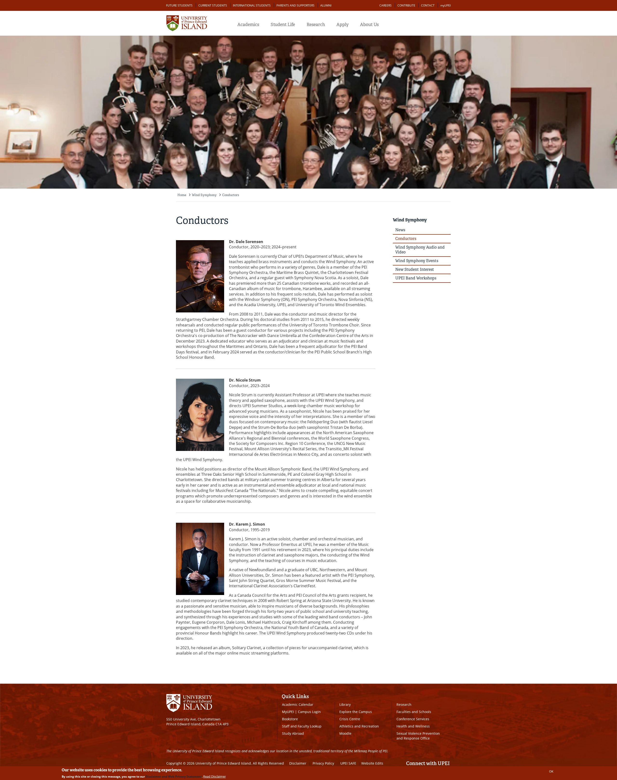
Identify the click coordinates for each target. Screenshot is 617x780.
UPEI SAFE (348, 763)
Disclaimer (297, 763)
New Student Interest (414, 269)
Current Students (212, 5)
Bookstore (290, 719)
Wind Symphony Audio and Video (420, 250)
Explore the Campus (355, 711)
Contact (428, 5)
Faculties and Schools (413, 711)
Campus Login (309, 711)
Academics (248, 24)
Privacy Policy (323, 763)
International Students (252, 5)
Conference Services (412, 719)
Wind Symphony (204, 195)
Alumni (325, 5)
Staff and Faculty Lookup (302, 726)
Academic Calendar (297, 704)
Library (345, 704)
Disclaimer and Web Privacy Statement (174, 776)
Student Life (283, 24)
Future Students (179, 5)
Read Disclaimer (214, 776)
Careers (385, 5)
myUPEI (445, 5)
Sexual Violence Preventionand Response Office (418, 735)
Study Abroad (293, 733)
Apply (342, 24)
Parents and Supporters (295, 5)
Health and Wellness (413, 726)
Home (181, 195)
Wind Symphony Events (416, 260)
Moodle (345, 733)
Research (316, 24)
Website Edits (372, 763)
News (400, 229)
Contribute (406, 5)
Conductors (230, 195)
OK (551, 771)
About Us (369, 24)
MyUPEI (288, 711)
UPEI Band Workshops (415, 278)
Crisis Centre (349, 719)
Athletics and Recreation (359, 726)
